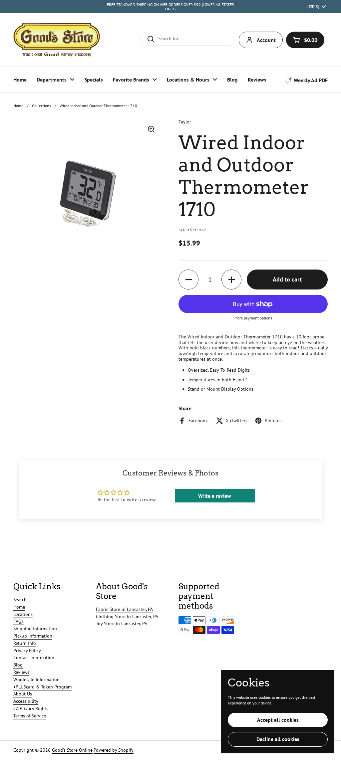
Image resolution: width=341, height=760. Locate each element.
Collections (41, 105)
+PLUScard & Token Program (42, 687)
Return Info (24, 643)
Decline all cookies (277, 739)
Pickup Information (32, 636)
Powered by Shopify (114, 750)
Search (20, 600)
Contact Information (33, 658)
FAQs (18, 621)
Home (18, 105)
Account (266, 40)
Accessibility (25, 701)
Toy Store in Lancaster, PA (121, 624)
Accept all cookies (278, 719)
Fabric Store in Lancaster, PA (124, 609)
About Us (22, 694)
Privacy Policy (27, 651)
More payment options (253, 318)
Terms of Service (29, 716)
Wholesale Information (36, 679)
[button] (305, 40)
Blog (18, 665)
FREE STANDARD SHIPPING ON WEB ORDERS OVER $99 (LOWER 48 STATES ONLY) (170, 6)
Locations (23, 614)
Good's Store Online (72, 750)
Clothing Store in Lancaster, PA (127, 617)
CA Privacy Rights (30, 708)
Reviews (21, 672)
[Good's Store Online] (56, 40)
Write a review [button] (214, 495)
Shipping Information (35, 629)
